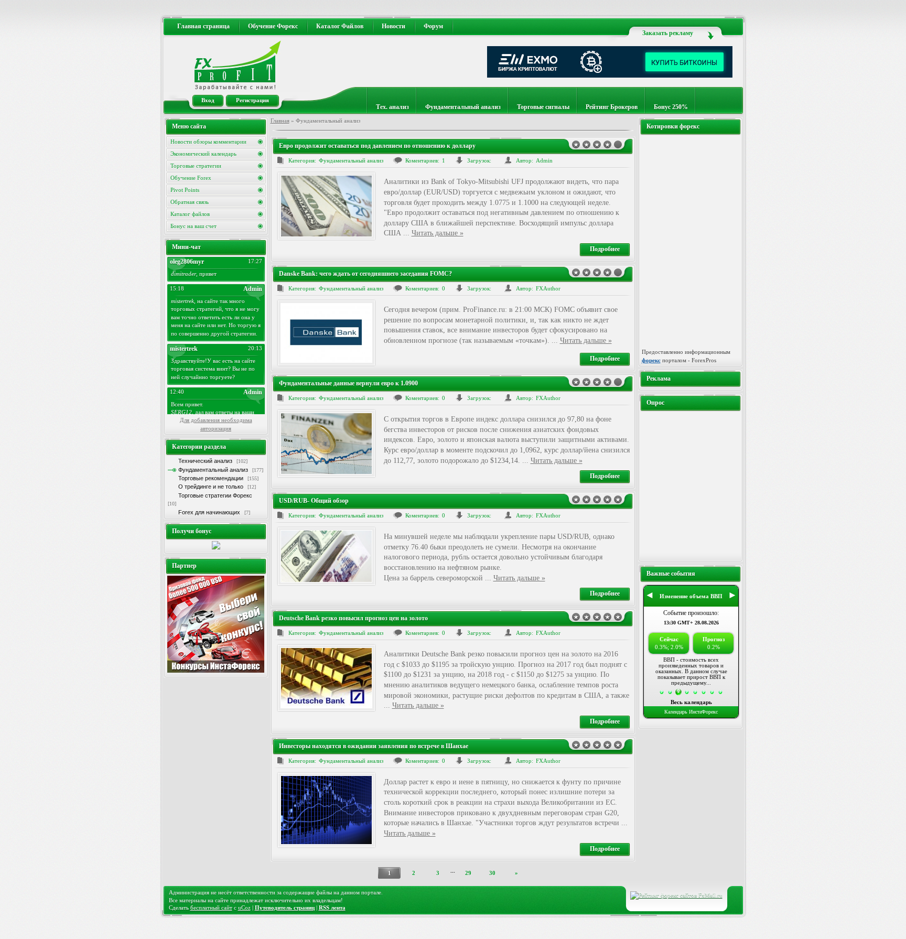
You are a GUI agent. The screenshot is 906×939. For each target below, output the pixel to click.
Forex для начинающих (209, 512)
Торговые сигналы (543, 107)
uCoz (244, 907)
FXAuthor (548, 288)
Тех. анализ (392, 107)
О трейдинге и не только (210, 486)
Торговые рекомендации (210, 478)
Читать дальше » (437, 233)
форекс (651, 360)
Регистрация (252, 100)
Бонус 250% (671, 107)
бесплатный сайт (211, 907)
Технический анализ (205, 461)
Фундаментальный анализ (463, 107)
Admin (544, 160)
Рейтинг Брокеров (612, 107)
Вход (207, 100)
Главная (280, 120)
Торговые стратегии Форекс (215, 495)
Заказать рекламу (667, 33)
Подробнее (605, 249)
